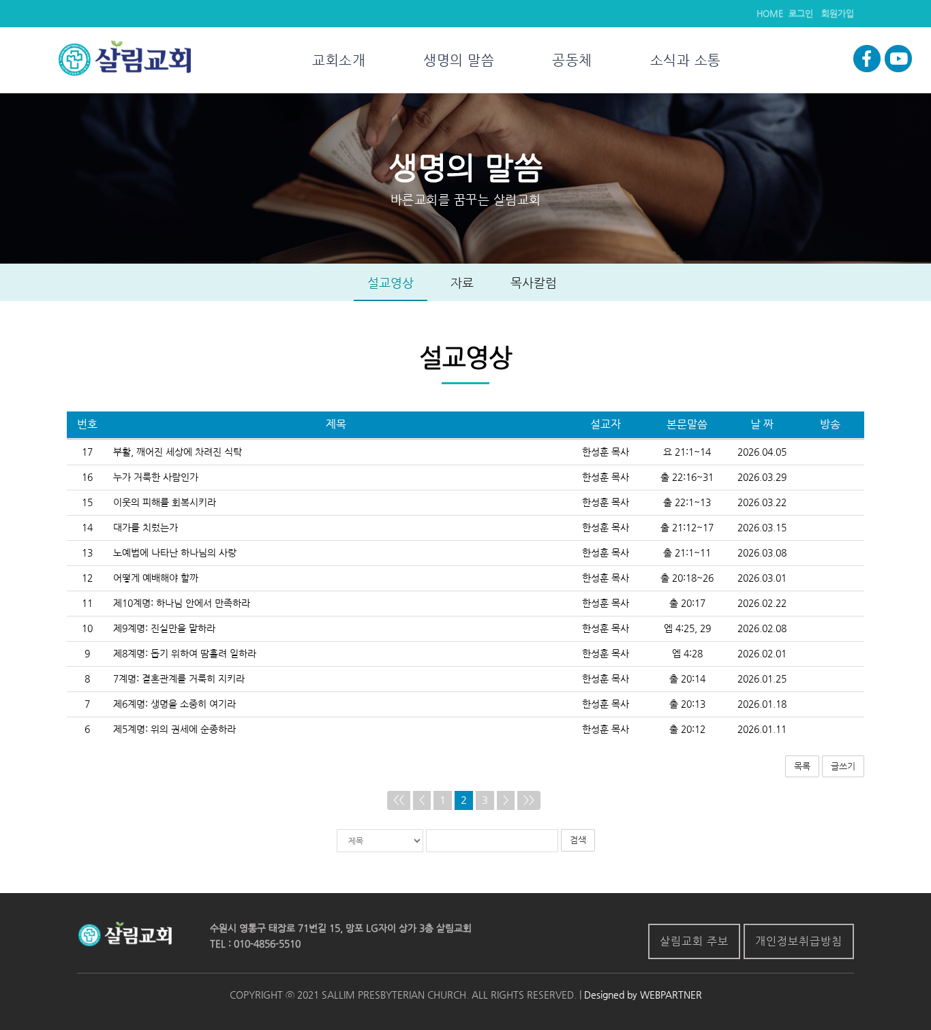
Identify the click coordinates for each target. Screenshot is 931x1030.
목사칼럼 (533, 282)
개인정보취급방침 (798, 941)
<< (398, 800)
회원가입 (837, 13)
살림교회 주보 (694, 941)
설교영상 (390, 282)
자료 (462, 282)
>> (528, 800)
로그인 (801, 13)
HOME (770, 13)
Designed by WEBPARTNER (641, 995)
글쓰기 (843, 766)
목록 (802, 766)
